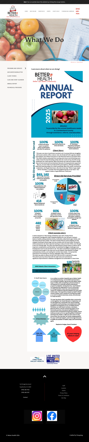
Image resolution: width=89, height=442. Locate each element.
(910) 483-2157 (25, 392)
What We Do (41, 11)
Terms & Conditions (63, 395)
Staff (63, 385)
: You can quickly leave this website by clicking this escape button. (44, 2)
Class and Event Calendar (15, 80)
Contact (25, 397)
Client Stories (11, 76)
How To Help (56, 11)
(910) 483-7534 (78, 11)
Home (26, 11)
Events (48, 11)
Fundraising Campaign (68, 11)
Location (63, 388)
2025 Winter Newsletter (15, 72)
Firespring (79, 435)
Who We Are (33, 11)
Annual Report (12, 83)
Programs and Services (14, 68)
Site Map (63, 398)
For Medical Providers (14, 87)
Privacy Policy (63, 393)
